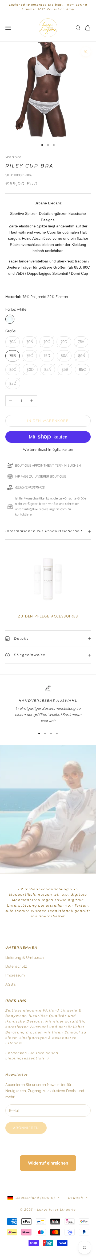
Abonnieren (26, 1128)
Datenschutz (16, 966)
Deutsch (75, 1198)
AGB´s (10, 984)
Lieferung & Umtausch (24, 957)
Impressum (15, 975)
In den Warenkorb (48, 420)
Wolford (13, 157)
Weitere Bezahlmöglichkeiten (48, 449)
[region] (48, 704)
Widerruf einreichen (48, 1163)
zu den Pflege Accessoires (48, 616)
